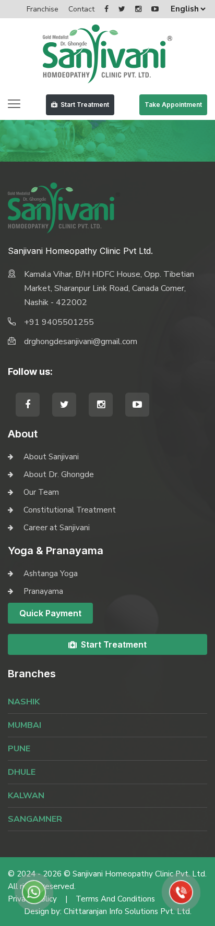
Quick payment (50, 613)
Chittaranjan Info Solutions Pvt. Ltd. (128, 911)
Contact (81, 9)
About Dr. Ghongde (58, 474)
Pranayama (43, 591)
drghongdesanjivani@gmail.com (80, 341)
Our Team (41, 492)
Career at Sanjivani (56, 527)
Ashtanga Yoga (50, 573)
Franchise (42, 9)
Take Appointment (173, 104)
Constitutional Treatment (69, 510)
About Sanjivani (51, 457)
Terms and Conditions (115, 899)
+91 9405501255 (59, 322)
